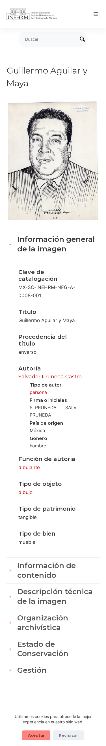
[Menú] (96, 14)
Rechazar (68, 735)
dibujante (29, 467)
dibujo (25, 492)
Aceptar (36, 735)
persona (38, 392)
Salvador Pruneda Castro (50, 377)
